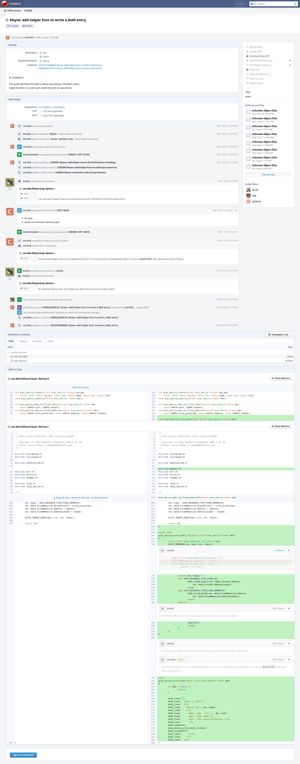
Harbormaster (31, 154)
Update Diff (255, 51)
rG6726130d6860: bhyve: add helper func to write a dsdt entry (70, 65)
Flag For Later (256, 78)
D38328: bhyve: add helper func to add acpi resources (87, 167)
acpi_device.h (20, 356)
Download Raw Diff (259, 56)
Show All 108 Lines (81, 497)
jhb (44, 52)
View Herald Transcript (70, 133)
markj (46, 56)
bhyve (46, 60)
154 (26, 288)
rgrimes (256, 201)
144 (26, 194)
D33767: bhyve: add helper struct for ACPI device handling (83, 162)
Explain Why (142, 307)
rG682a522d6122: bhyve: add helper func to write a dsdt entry (70, 68)
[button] (241, 3)
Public (29, 25)
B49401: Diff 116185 (79, 154)
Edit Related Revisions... (261, 60)
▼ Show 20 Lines (99, 497)
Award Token (256, 83)
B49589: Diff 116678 (79, 232)
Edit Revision (256, 47)
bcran (255, 189)
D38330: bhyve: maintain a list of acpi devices (80, 172)
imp (254, 195)
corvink (29, 37)
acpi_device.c (20, 360)
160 (26, 198)
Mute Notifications (259, 74)
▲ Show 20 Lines (61, 497)
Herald (27, 133)
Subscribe (254, 69)
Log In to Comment (23, 755)
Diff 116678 (63, 210)
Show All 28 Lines (80, 387)
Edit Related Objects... (260, 65)
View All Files (268, 174)
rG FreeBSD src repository (51, 107)
